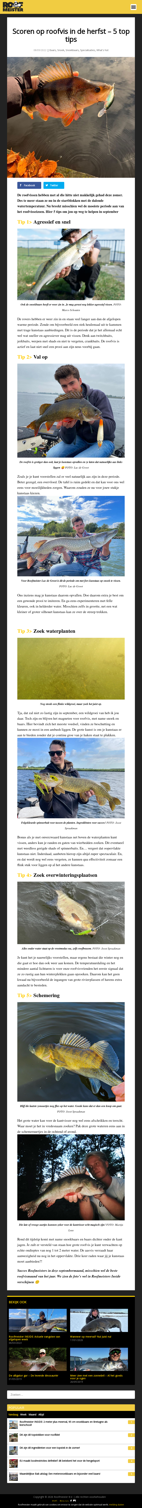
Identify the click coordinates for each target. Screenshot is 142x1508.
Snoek (60, 50)
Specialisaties (87, 50)
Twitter (53, 185)
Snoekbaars (72, 50)
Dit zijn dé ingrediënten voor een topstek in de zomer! (50, 1447)
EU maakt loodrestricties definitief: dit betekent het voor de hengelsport (60, 1460)
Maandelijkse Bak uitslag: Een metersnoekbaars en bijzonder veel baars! (60, 1473)
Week (23, 1414)
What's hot (102, 50)
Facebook (29, 185)
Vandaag (13, 1414)
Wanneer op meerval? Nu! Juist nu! (90, 1336)
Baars (52, 50)
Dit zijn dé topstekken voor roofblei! (40, 1434)
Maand (32, 1414)
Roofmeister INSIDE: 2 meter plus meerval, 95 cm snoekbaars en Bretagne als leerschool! (64, 1423)
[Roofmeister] (12, 11)
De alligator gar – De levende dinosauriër (33, 1375)
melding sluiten (116, 1504)
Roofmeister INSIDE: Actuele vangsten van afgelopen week (34, 1338)
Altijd (41, 1414)
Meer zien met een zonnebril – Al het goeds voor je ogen (96, 1377)
